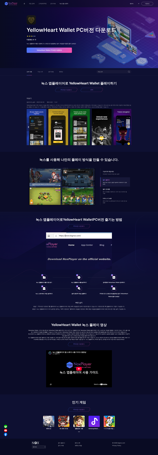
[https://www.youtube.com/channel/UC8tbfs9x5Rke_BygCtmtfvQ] (5, 430)
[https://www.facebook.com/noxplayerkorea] (5, 434)
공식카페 (53, 3)
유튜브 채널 (78, 445)
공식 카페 (61, 445)
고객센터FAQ (42, 3)
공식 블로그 (61, 443)
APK (91, 90)
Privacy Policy (116, 445)
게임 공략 (32, 3)
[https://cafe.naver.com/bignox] (5, 426)
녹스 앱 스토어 (64, 3)
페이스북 (77, 443)
